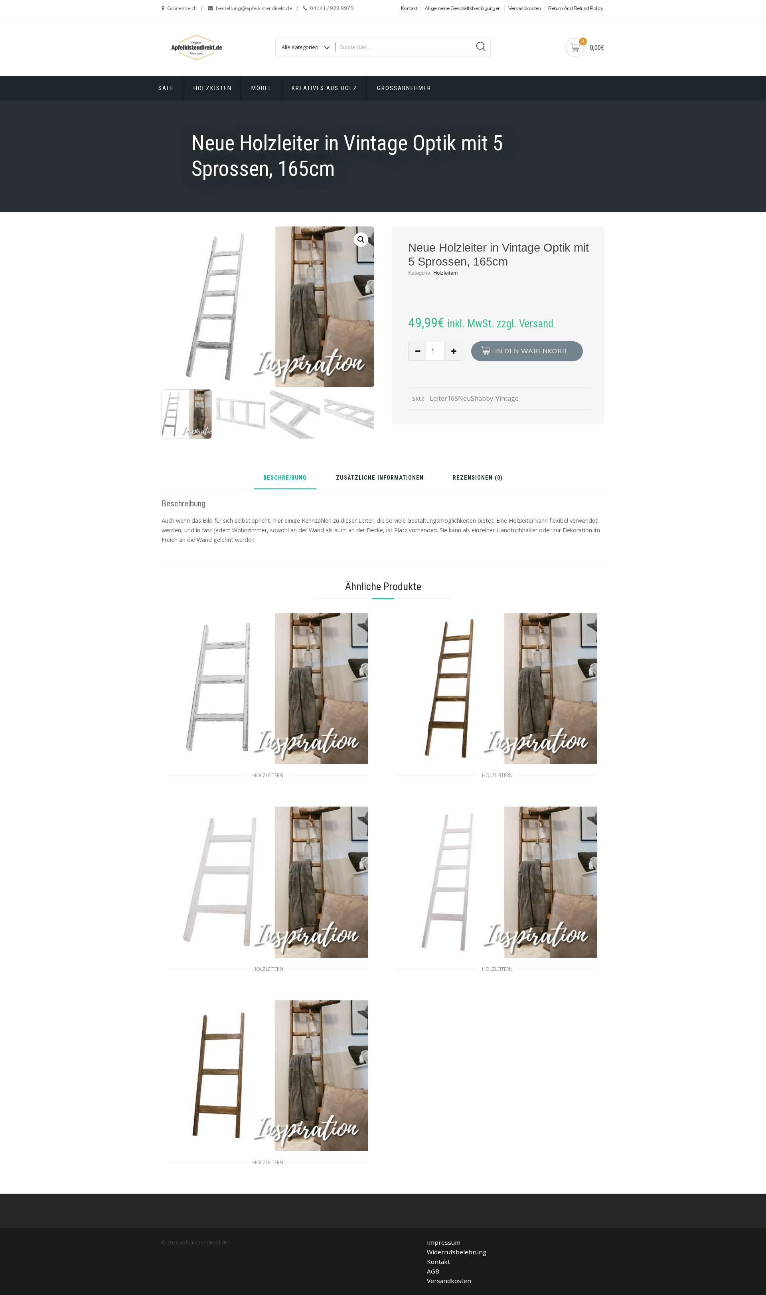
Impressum (443, 1242)
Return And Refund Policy (575, 8)
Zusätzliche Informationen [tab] (380, 478)
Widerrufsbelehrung (456, 1252)
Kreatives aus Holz (324, 88)
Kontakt (409, 8)
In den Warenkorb (531, 351)
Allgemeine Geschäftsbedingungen (462, 8)
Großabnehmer (404, 88)
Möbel (261, 88)
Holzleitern (445, 273)
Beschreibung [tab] (285, 478)
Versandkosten (524, 8)
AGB (433, 1271)
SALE (166, 88)
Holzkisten (212, 88)
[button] (361, 239)
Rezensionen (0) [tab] (478, 478)
